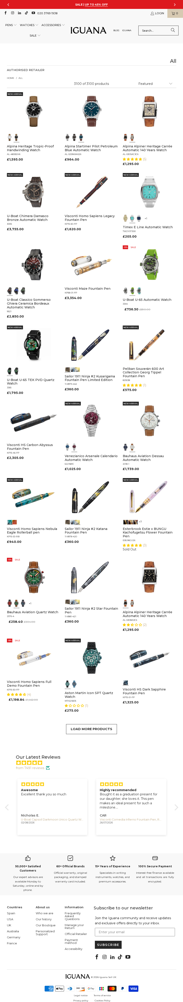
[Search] (173, 30)
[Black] (16, 137)
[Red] (9, 603)
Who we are (44, 913)
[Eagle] (9, 521)
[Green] (132, 290)
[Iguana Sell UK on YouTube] (33, 13)
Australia (13, 931)
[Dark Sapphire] (125, 682)
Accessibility (73, 949)
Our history (44, 919)
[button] (11, 25)
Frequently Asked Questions (73, 916)
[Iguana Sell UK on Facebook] (5, 13)
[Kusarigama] (67, 369)
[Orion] (14, 521)
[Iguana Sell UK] (88, 30)
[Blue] (81, 137)
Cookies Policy (102, 1000)
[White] (9, 137)
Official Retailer (76, 934)
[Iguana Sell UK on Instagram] (12, 13)
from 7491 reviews (30, 768)
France (12, 943)
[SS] (16, 371)
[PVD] (9, 371)
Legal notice (81, 995)
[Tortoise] (130, 521)
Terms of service (102, 995)
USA (10, 919)
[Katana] (77, 369)
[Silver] (132, 137)
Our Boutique (46, 925)
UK (9, 925)
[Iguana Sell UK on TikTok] (26, 13)
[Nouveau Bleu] (135, 521)
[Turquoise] (132, 218)
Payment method (71, 941)
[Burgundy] (74, 447)
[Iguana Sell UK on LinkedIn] (19, 13)
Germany (13, 937)
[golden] (125, 218)
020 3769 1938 (47, 13)
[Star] (72, 369)
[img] (94, 762)
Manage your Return (74, 926)
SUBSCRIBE (108, 945)
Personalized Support (45, 932)
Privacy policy (80, 1000)
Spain (11, 913)
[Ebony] (125, 521)
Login (159, 13)
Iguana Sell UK (108, 977)
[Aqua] (139, 290)
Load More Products (91, 729)
